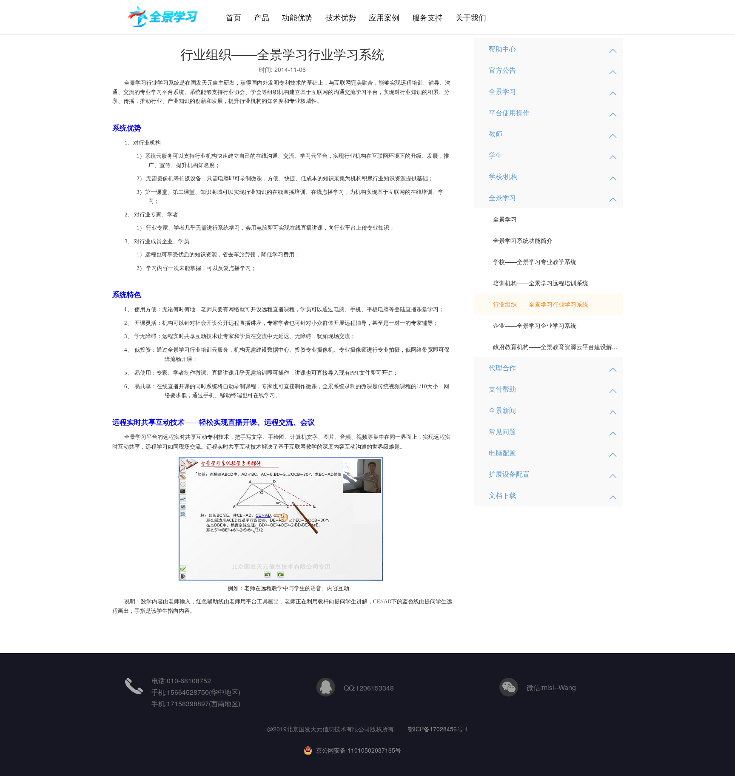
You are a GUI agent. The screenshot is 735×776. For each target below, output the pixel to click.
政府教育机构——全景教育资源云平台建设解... (555, 346)
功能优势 (297, 17)
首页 (233, 17)
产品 (261, 17)
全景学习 (505, 219)
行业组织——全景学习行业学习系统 (540, 304)
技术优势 (340, 17)
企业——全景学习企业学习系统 (534, 325)
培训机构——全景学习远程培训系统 (540, 283)
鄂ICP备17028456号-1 (438, 729)
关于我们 (471, 17)
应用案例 (384, 17)
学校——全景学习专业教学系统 (534, 261)
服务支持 (427, 17)
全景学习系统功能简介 (523, 240)
